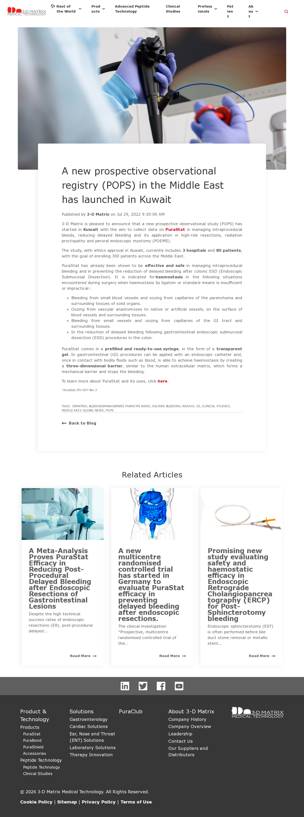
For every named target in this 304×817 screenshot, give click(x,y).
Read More (80, 656)
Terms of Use (136, 801)
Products (95, 8)
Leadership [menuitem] (180, 733)
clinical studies (216, 406)
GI (198, 406)
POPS (110, 410)
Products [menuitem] (29, 727)
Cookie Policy (36, 801)
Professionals (205, 8)
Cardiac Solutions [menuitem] (89, 726)
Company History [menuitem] (187, 719)
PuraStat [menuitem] (32, 734)
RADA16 (188, 406)
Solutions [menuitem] (82, 711)
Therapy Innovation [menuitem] (91, 754)
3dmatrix (79, 406)
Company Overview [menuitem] (189, 726)
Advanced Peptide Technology (132, 8)
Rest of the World (66, 8)
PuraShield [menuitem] (33, 747)
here (162, 381)
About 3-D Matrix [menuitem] (191, 711)
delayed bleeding (166, 406)
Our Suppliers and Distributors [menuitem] (188, 751)
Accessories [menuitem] (34, 753)
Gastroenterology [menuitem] (89, 719)
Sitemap (67, 801)
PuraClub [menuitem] (130, 711)
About (250, 11)
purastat (132, 406)
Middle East (71, 410)
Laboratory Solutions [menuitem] (92, 747)
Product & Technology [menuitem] (34, 715)
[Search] (287, 12)
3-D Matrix (99, 214)
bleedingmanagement (106, 406)
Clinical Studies (173, 8)
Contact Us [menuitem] (180, 741)
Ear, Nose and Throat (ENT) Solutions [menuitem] (92, 737)
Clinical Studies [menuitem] (37, 773)
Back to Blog (82, 423)
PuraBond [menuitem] (32, 740)
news (145, 406)
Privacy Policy (99, 801)
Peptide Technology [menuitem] (41, 760)
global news (93, 410)
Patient (230, 11)
